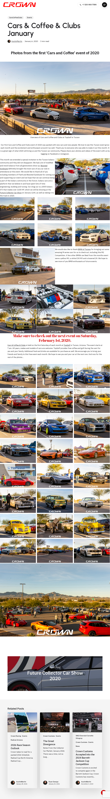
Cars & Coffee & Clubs (17, 345)
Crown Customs (49, 736)
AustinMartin (16, 41)
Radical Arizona (17, 740)
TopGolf (67, 345)
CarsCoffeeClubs (15, 17)
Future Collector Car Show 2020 (55, 673)
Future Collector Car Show (11, 193)
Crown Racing (16, 736)
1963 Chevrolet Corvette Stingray (84, 737)
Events (29, 17)
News (78, 746)
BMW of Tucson (84, 249)
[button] (104, 5)
